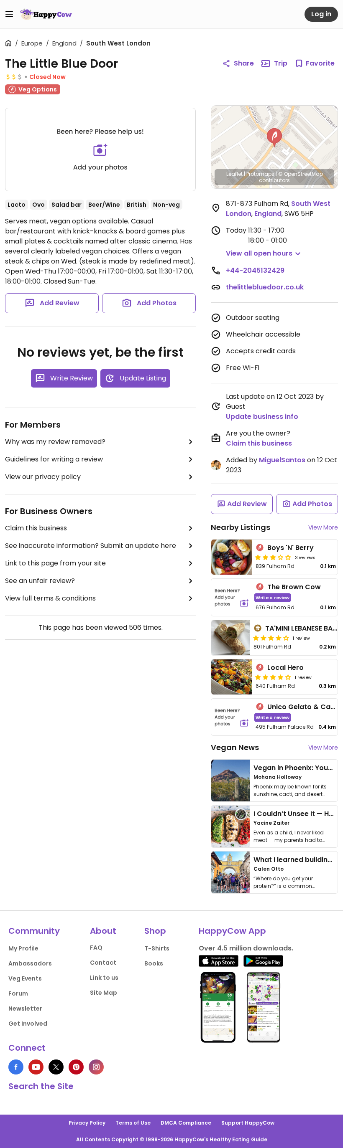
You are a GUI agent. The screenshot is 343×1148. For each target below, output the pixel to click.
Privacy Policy (87, 1122)
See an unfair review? (40, 580)
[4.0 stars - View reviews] (271, 637)
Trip (280, 63)
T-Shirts (156, 948)
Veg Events (25, 978)
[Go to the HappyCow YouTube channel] (36, 1067)
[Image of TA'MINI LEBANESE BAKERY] (230, 637)
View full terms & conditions (50, 598)
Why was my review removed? (55, 441)
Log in (321, 14)
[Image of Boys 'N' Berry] (231, 557)
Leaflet (234, 173)
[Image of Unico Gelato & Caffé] (231, 717)
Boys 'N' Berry (290, 547)
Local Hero (285, 667)
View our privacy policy (43, 477)
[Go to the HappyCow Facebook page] (15, 1067)
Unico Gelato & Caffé (303, 707)
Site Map (103, 992)
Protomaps (260, 173)
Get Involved (27, 1023)
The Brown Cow (294, 587)
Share (244, 63)
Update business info (262, 416)
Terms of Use (133, 1122)
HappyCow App (232, 931)
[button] (274, 137)
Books (153, 963)
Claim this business (36, 528)
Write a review (272, 597)
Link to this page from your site (55, 563)
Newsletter (25, 1008)
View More (323, 527)
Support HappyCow (247, 1122)
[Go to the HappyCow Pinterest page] (76, 1067)
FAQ (96, 947)
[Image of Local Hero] (231, 676)
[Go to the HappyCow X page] (56, 1067)
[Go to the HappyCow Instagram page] (96, 1067)
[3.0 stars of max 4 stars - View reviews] (273, 557)
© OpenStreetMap (300, 173)
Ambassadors (30, 963)
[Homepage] (46, 14)
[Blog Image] (230, 780)
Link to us (104, 977)
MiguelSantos (282, 460)
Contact (103, 962)
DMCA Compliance (186, 1122)
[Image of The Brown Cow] (231, 597)
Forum (18, 993)
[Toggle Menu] (9, 14)
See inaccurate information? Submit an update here (90, 545)
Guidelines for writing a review (54, 459)
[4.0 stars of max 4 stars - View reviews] (273, 677)
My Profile (23, 948)
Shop (155, 931)
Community (34, 931)
